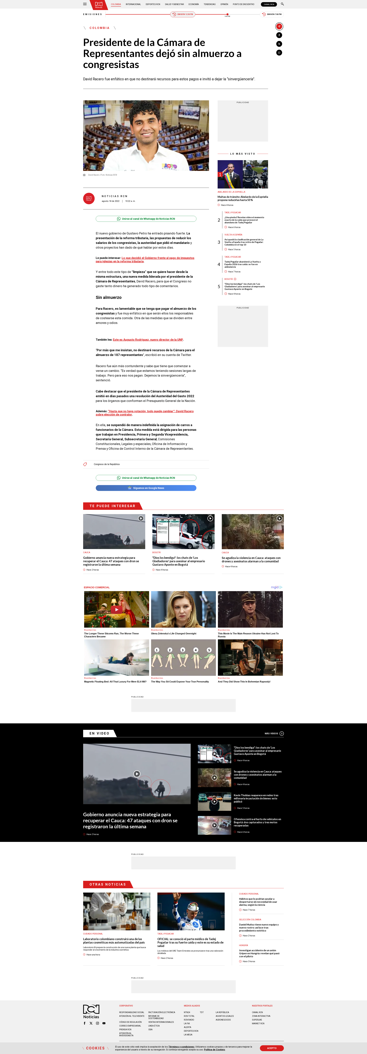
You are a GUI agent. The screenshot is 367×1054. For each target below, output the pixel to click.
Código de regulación (130, 1022)
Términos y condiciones (181, 1046)
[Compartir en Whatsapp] (279, 53)
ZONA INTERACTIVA (261, 1016)
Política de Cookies (214, 1049)
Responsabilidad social (131, 1012)
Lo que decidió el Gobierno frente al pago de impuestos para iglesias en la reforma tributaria (145, 259)
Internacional (133, 4)
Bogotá (229, 279)
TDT (202, 1012)
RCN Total (189, 1016)
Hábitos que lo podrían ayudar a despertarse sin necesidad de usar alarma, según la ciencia (258, 901)
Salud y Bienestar (174, 4)
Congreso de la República (107, 464)
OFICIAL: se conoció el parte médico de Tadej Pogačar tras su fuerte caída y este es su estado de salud (190, 942)
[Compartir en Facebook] (279, 35)
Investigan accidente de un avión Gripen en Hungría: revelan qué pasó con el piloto (259, 953)
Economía (194, 4)
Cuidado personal (93, 933)
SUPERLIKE (257, 1020)
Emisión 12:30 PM (185, 14)
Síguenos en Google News (148, 488)
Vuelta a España (233, 234)
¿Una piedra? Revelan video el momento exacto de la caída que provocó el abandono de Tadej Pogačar (244, 220)
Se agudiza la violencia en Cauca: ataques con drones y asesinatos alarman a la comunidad (251, 559)
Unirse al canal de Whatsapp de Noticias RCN (148, 218)
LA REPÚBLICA (222, 1012)
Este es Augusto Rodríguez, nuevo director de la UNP (148, 339)
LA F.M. (187, 1023)
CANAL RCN (269, 4)
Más (271, 733)
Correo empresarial (130, 1026)
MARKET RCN (258, 1023)
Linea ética (154, 1026)
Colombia (116, 4)
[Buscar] (282, 4)
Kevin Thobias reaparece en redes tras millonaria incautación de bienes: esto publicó (256, 798)
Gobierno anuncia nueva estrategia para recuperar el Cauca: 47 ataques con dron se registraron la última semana (111, 561)
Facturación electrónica (161, 1012)
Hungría (243, 945)
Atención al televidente (132, 1016)
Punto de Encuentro (243, 4)
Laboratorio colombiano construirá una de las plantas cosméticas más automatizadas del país (114, 940)
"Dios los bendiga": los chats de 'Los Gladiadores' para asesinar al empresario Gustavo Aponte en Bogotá (245, 286)
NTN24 (187, 1012)
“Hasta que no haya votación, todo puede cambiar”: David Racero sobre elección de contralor (145, 412)
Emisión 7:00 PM (274, 14)
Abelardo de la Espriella (231, 192)
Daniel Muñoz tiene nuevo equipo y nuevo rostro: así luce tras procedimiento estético (259, 927)
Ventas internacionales (161, 1022)
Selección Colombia (250, 919)
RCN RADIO (189, 1020)
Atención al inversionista (126, 1034)
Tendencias (210, 4)
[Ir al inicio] (98, 5)
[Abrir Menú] (85, 4)
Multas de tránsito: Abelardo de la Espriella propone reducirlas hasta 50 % (243, 198)
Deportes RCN (153, 4)
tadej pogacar (233, 212)
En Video (100, 733)
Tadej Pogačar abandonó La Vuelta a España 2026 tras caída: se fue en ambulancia (243, 264)
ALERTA (187, 1027)
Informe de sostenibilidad (156, 1017)
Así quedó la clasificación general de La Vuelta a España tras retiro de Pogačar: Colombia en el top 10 (244, 242)
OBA (150, 1029)
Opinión (224, 4)
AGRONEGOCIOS (223, 1020)
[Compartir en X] (279, 44)
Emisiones (93, 14)
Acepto (272, 1048)
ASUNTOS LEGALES (225, 1016)
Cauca (86, 552)
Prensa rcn (125, 1029)
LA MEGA (188, 1035)
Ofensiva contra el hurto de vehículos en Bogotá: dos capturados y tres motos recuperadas (257, 822)
